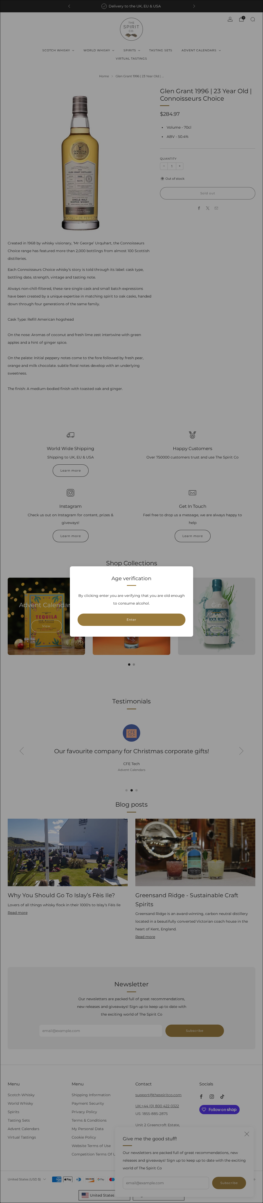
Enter (131, 620)
